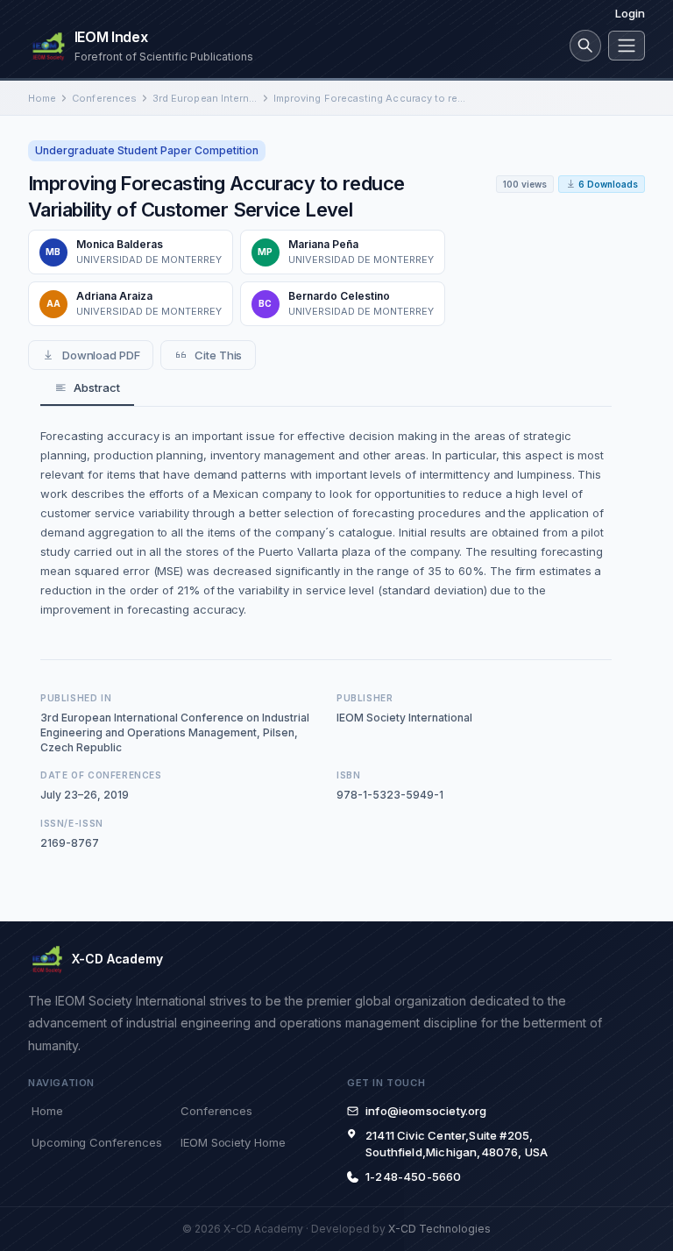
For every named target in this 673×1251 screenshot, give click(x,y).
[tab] (87, 388)
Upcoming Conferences (96, 1142)
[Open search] (585, 45)
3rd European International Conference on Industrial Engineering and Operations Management (205, 98)
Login (630, 13)
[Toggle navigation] (626, 45)
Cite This (218, 355)
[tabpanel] (326, 522)
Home (42, 98)
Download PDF (101, 355)
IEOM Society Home (233, 1142)
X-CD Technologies (439, 1228)
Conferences (104, 98)
